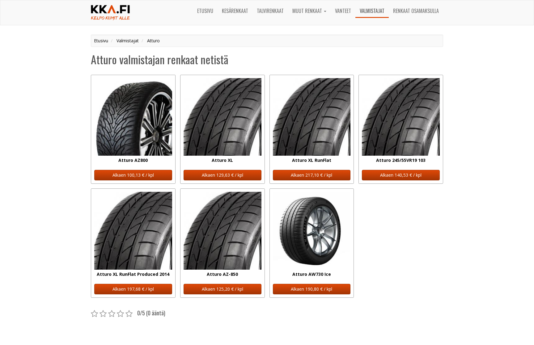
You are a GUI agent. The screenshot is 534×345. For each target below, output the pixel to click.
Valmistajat (372, 11)
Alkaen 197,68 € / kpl (133, 289)
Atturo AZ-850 (222, 274)
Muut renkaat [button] (307, 11)
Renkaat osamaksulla (416, 11)
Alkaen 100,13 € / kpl (133, 175)
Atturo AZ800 (133, 160)
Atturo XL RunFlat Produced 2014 (133, 274)
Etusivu (205, 11)
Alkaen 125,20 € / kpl (222, 289)
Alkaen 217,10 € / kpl (311, 175)
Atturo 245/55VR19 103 (401, 160)
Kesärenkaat (235, 11)
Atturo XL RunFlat (311, 160)
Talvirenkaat (270, 11)
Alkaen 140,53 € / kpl (401, 175)
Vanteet (343, 11)
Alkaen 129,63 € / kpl (222, 175)
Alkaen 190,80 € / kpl (311, 289)
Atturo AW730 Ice (311, 274)
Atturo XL (222, 160)
